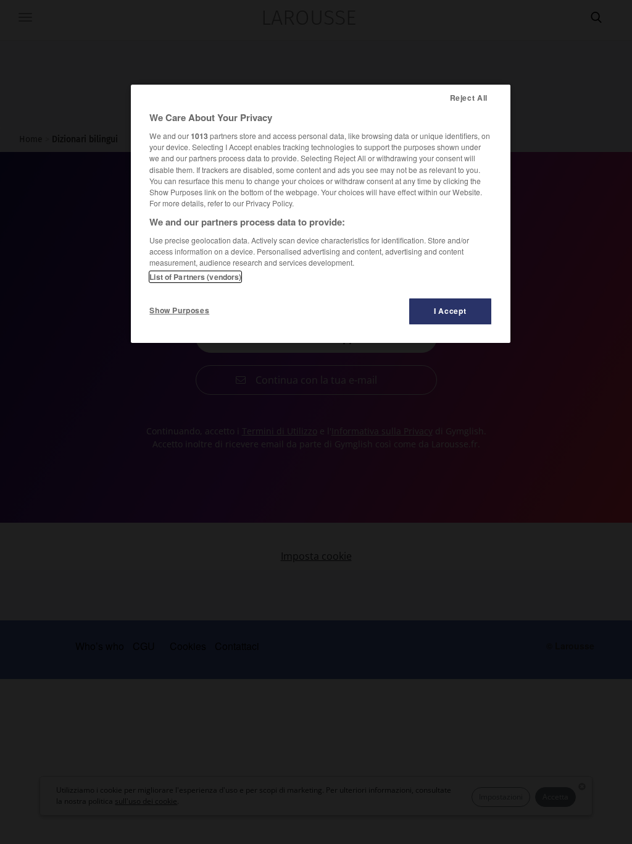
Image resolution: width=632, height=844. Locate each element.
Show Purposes (179, 310)
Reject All (469, 97)
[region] (320, 214)
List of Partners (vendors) (195, 276)
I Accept (450, 310)
